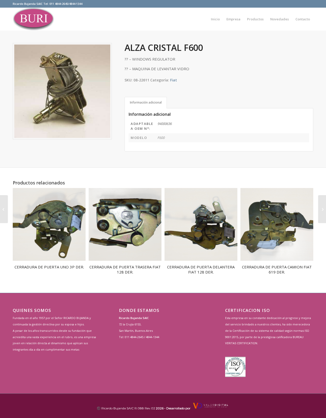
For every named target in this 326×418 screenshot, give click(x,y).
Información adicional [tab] (146, 102)
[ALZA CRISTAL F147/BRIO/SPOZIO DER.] (322, 209)
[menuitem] (215, 19)
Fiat (173, 80)
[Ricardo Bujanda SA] (33, 19)
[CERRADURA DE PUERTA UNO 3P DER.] (4, 209)
